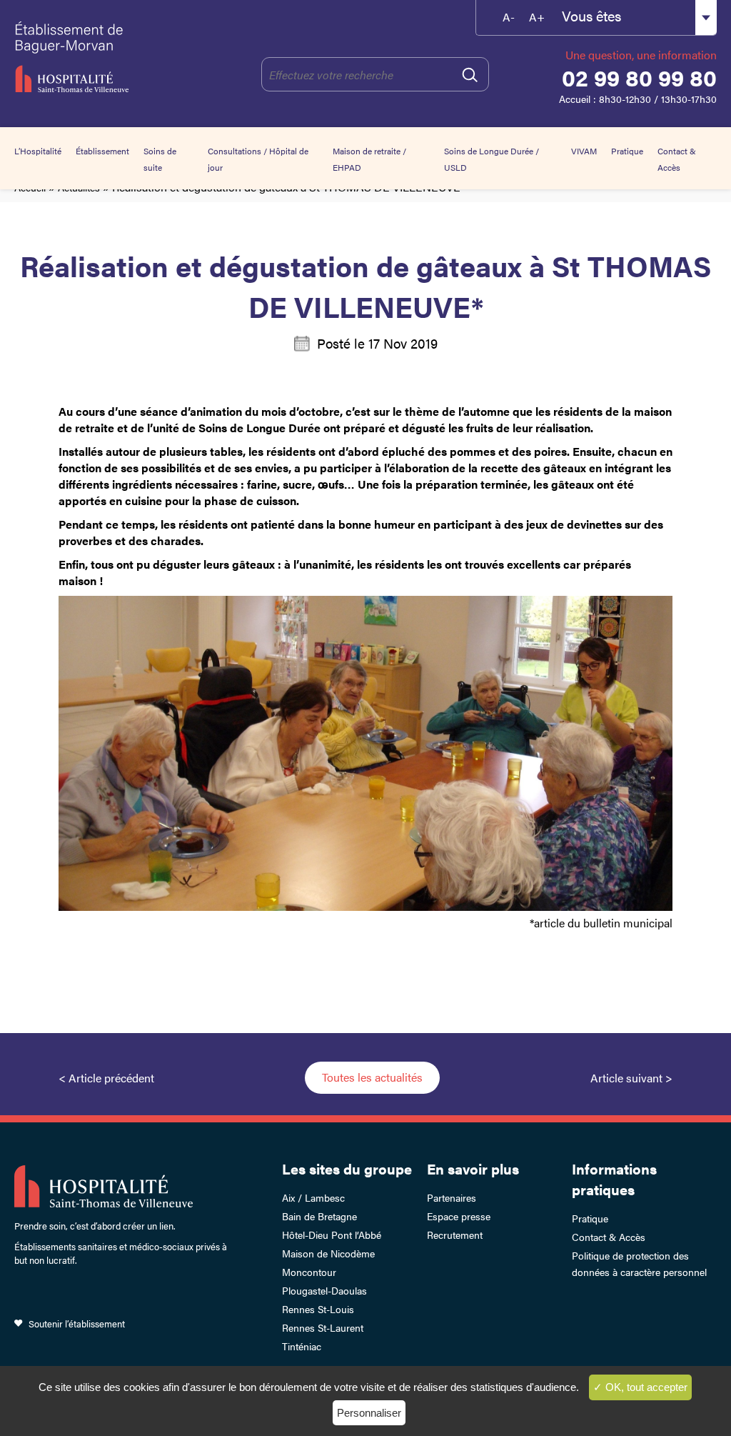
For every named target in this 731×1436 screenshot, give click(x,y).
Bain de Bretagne (319, 1216)
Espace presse (458, 1216)
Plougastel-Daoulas (324, 1290)
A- (509, 17)
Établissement (102, 150)
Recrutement (455, 1234)
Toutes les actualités (372, 1077)
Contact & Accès (608, 1237)
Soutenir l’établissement (77, 1323)
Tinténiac (301, 1346)
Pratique (627, 150)
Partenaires (451, 1197)
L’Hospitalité (37, 150)
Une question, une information (641, 54)
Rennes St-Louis (318, 1309)
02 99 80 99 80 (639, 77)
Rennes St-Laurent (322, 1327)
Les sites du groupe (347, 1168)
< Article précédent (106, 1077)
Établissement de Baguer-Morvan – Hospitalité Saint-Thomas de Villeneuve (80, 57)
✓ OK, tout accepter (640, 1387)
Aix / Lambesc (313, 1197)
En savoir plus (473, 1168)
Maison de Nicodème (328, 1253)
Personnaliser (369, 1413)
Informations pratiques (614, 1179)
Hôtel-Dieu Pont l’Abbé (331, 1234)
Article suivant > (631, 1077)
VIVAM (584, 150)
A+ (537, 17)
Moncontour (309, 1272)
